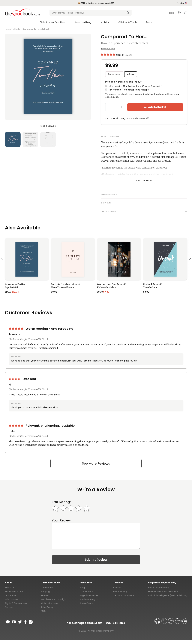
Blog (82, 587)
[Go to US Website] (164, 619)
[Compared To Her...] (27, 259)
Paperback (114, 74)
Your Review (61, 520)
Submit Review (96, 559)
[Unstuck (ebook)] (165, 259)
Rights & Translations (16, 603)
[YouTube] (13, 621)
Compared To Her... (16, 284)
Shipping (45, 591)
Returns (45, 595)
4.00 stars (15, 379)
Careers (9, 607)
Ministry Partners (49, 603)
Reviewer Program (89, 599)
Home (8, 29)
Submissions (11, 599)
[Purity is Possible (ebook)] (73, 259)
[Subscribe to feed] (7, 621)
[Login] (179, 13)
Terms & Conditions (123, 595)
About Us (9, 587)
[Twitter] (19, 621)
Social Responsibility (158, 587)
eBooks (16, 29)
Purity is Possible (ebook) (65, 284)
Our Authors (11, 595)
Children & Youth (127, 22)
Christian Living (83, 22)
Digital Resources (89, 595)
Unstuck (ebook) (152, 284)
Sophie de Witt (108, 48)
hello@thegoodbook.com (84, 623)
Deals (149, 22)
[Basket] (185, 13)
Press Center (87, 603)
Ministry (105, 22)
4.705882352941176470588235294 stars (108, 54)
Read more (142, 180)
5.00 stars (16, 328)
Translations (86, 591)
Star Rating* (61, 501)
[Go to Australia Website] (171, 619)
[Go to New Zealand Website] (178, 619)
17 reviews (127, 54)
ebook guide (111, 96)
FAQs (43, 611)
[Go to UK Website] (157, 619)
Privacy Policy (120, 591)
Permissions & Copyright (53, 599)
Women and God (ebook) (111, 284)
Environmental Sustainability (163, 591)
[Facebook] (25, 621)
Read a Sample (48, 125)
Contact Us (47, 587)
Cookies (117, 587)
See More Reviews (96, 463)
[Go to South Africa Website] (184, 619)
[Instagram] (30, 621)
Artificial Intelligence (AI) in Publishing (167, 595)
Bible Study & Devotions (53, 22)
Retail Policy (47, 607)
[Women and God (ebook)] (119, 259)
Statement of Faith (15, 591)
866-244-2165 (115, 623)
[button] (2, 265)
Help (171, 13)
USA (182, 3)
